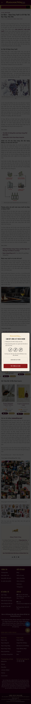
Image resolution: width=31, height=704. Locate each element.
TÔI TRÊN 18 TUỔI (15, 366)
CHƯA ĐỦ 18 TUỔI (15, 359)
